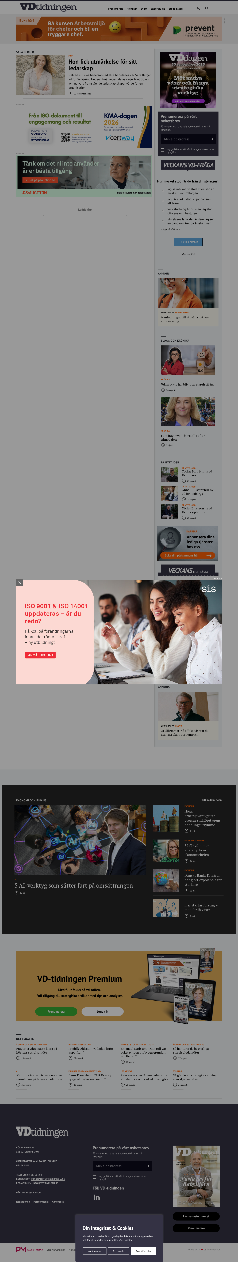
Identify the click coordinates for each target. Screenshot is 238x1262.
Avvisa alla (118, 1251)
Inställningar (94, 1251)
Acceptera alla (143, 1251)
